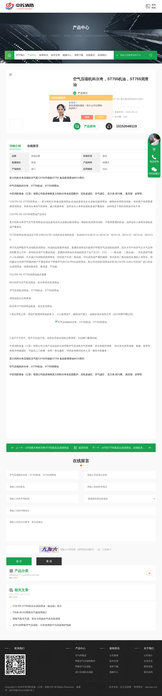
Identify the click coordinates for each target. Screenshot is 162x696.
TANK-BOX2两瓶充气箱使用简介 (30, 612)
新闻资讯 (43, 55)
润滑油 (67, 35)
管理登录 (138, 687)
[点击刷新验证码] (49, 549)
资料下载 (78, 55)
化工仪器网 (125, 687)
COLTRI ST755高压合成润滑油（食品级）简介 (37, 606)
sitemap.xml (151, 687)
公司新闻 (113, 655)
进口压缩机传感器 (84, 672)
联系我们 (102, 55)
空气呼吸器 (80, 655)
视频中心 (67, 55)
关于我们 (20, 55)
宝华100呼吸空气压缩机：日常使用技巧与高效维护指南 (42, 625)
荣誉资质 (148, 666)
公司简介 (148, 655)
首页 (9, 55)
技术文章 (55, 55)
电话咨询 (154, 161)
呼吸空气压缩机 (83, 666)
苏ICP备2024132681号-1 (21, 690)
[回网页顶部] (154, 150)
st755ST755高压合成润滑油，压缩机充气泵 (124, 447)
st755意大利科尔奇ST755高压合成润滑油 (47, 447)
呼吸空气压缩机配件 (85, 661)
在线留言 (90, 55)
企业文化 (148, 661)
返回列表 (83, 447)
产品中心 (32, 55)
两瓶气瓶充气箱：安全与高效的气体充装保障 (36, 618)
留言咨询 (148, 672)
